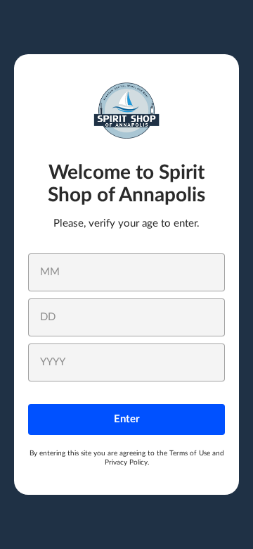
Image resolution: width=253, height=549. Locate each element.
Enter (127, 419)
